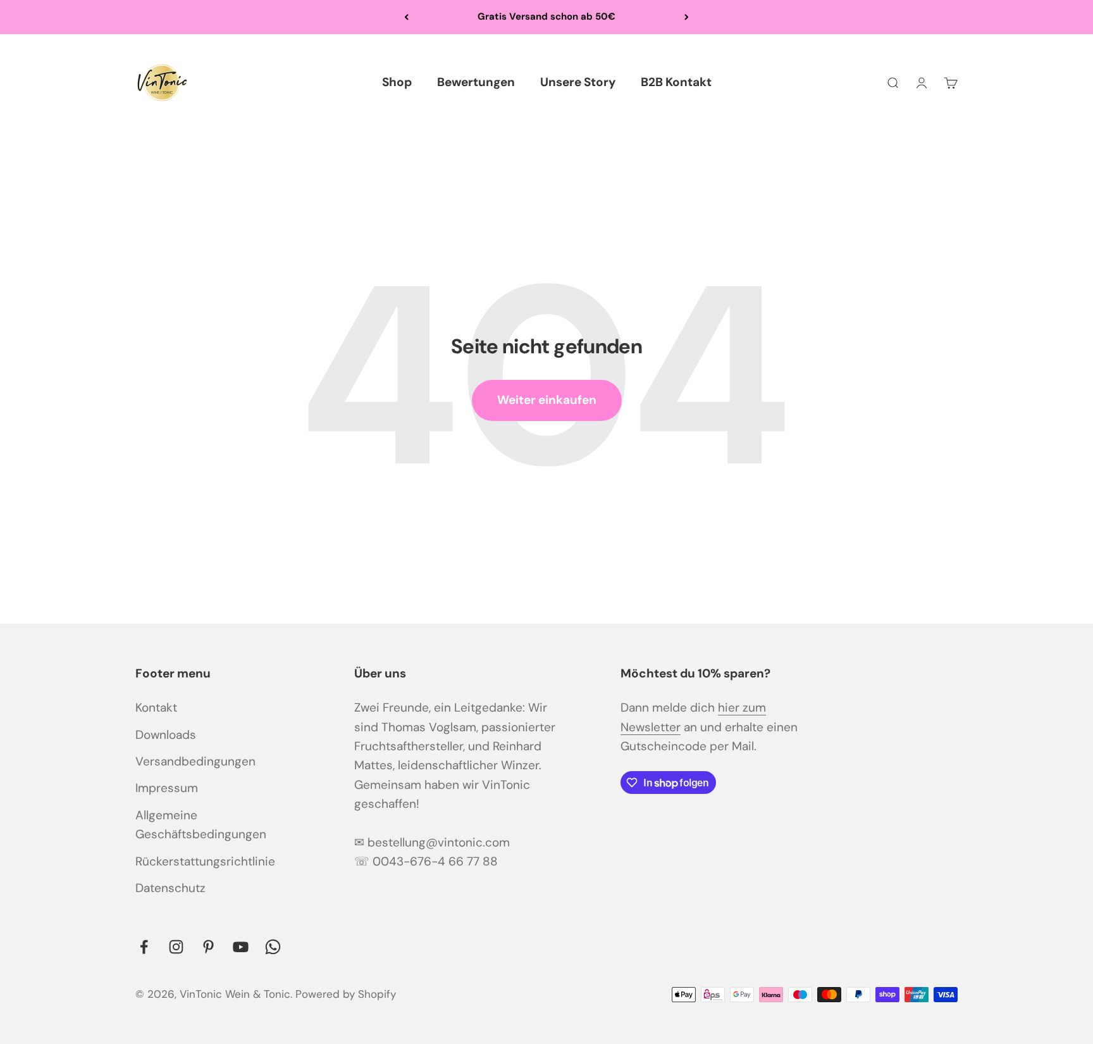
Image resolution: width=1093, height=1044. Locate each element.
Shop (397, 82)
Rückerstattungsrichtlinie (205, 861)
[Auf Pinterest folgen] (208, 946)
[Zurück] (406, 17)
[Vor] (686, 17)
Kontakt (156, 707)
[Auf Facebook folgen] (143, 946)
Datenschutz (170, 888)
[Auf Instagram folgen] (176, 946)
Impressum (166, 788)
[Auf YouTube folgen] (240, 946)
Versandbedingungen (195, 761)
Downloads (165, 735)
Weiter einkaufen (546, 400)
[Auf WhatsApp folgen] (272, 946)
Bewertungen (476, 82)
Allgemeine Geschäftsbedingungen (200, 824)
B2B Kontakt (676, 82)
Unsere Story (577, 82)
